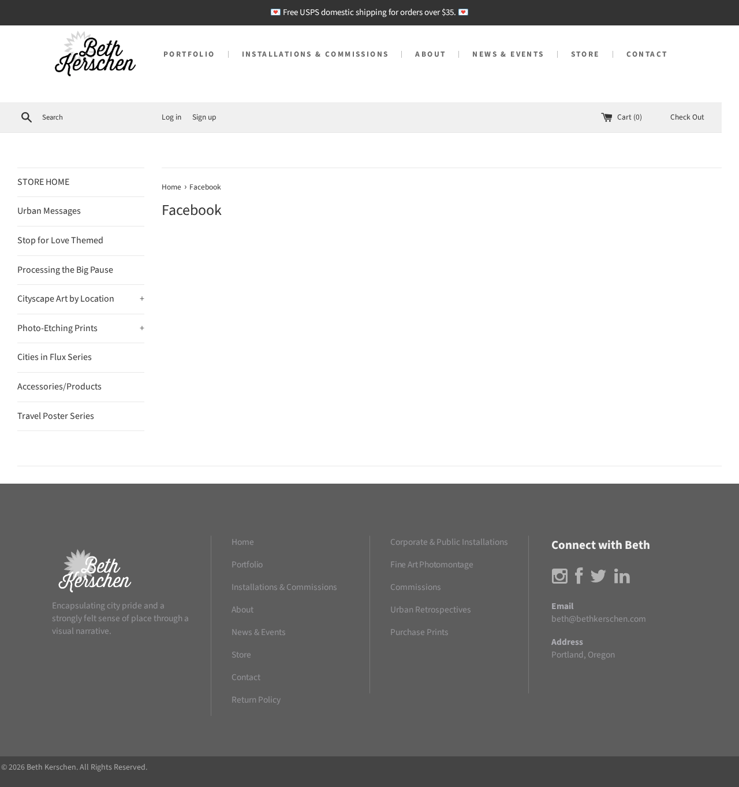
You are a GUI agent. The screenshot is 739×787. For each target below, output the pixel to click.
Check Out (687, 117)
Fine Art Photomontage (431, 564)
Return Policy (256, 699)
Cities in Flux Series (54, 357)
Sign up (204, 117)
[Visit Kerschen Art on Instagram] (560, 579)
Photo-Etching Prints (80, 328)
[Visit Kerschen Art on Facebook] (579, 579)
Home (243, 542)
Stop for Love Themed (60, 240)
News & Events (508, 54)
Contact (647, 54)
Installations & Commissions (315, 54)
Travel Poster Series (55, 416)
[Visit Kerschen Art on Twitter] (598, 579)
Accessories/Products (59, 386)
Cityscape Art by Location (80, 298)
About (430, 54)
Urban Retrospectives (430, 609)
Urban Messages (49, 211)
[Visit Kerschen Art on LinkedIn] (622, 579)
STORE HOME (43, 182)
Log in (171, 117)
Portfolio (189, 54)
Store (585, 54)
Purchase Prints (419, 632)
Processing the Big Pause (65, 269)
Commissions (415, 587)
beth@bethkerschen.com (598, 618)
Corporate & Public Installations (449, 542)
